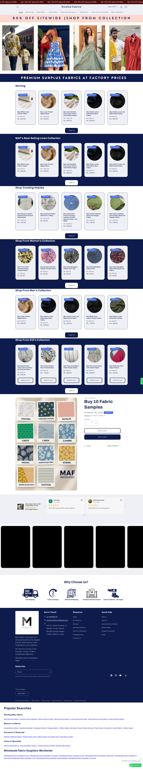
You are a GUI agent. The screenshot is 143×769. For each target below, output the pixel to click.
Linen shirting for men (79, 719)
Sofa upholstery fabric (28, 745)
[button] (17, 7)
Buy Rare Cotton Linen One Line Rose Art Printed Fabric (25, 367)
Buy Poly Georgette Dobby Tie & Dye (71, 267)
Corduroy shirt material (28, 719)
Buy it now (102, 437)
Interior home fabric (11, 745)
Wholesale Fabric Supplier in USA (16, 755)
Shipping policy (68, 700)
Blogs (75, 617)
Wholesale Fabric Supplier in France (82, 758)
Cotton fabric (128, 728)
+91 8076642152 (52, 617)
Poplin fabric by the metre (97, 719)
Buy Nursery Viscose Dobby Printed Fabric (48, 267)
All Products (77, 620)
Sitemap (76, 624)
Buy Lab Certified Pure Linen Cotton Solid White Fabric (70, 113)
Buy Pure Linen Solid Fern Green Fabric (94, 366)
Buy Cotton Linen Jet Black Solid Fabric (117, 112)
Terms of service (57, 700)
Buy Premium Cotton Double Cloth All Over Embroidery (25, 215)
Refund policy (36, 700)
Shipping (87, 415)
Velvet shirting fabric (62, 719)
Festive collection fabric (13, 737)
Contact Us (77, 638)
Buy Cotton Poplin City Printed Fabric (47, 366)
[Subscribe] (49, 672)
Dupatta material (25, 728)
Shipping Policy (78, 634)
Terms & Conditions (79, 631)
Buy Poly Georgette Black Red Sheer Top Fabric (117, 268)
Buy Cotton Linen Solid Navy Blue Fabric (92, 113)
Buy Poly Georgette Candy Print (93, 267)
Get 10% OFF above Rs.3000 (32, 2)
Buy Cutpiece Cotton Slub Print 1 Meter (47, 214)
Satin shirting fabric (11, 719)
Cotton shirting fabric (116, 719)
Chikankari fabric (39, 728)
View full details (112, 446)
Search (104, 617)
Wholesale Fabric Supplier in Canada (44, 755)
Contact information (80, 700)
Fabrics (104, 620)
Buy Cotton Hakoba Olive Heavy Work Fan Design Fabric (117, 215)
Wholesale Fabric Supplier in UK (23, 758)
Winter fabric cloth (30, 737)
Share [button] (89, 446)
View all (71, 130)
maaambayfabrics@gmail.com (57, 620)
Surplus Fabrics (24, 700)
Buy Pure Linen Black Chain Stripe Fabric (71, 366)
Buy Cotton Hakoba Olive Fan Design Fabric (93, 215)
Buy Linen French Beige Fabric (46, 112)
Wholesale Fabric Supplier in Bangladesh (52, 758)
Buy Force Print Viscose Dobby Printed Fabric (23, 268)
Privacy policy (46, 700)
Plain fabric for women (103, 728)
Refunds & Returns (79, 627)
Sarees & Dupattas (108, 631)
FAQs (103, 634)
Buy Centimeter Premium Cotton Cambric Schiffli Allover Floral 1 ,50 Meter (70, 217)
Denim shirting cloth (45, 719)
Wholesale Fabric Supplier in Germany (99, 755)
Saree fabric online (11, 728)
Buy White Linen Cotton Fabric (23, 112)
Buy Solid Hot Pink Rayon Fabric (116, 366)
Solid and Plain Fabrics (110, 624)
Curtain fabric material (46, 745)
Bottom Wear (106, 627)
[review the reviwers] (81, 500)
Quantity (87, 419)
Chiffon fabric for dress (68, 728)
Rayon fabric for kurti (86, 728)
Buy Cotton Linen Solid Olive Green (116, 317)
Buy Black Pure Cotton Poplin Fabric (93, 317)
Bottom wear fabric (63, 745)
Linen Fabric (117, 728)
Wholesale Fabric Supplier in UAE (71, 755)
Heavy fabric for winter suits (48, 737)
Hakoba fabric (52, 728)
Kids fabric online (66, 737)
